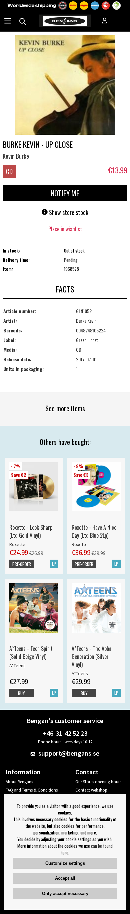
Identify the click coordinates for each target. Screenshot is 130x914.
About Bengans (19, 782)
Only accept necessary (65, 893)
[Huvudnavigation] (7, 21)
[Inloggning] (105, 22)
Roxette (17, 544)
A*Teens (17, 665)
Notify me (65, 193)
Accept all (65, 878)
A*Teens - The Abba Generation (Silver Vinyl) (91, 656)
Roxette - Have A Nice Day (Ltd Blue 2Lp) (94, 531)
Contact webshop (91, 790)
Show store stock (68, 212)
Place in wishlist (65, 229)
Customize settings (65, 863)
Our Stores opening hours (98, 782)
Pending (70, 260)
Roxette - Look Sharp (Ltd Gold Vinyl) (30, 531)
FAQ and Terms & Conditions (32, 790)
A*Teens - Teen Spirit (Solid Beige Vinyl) (31, 652)
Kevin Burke (16, 156)
